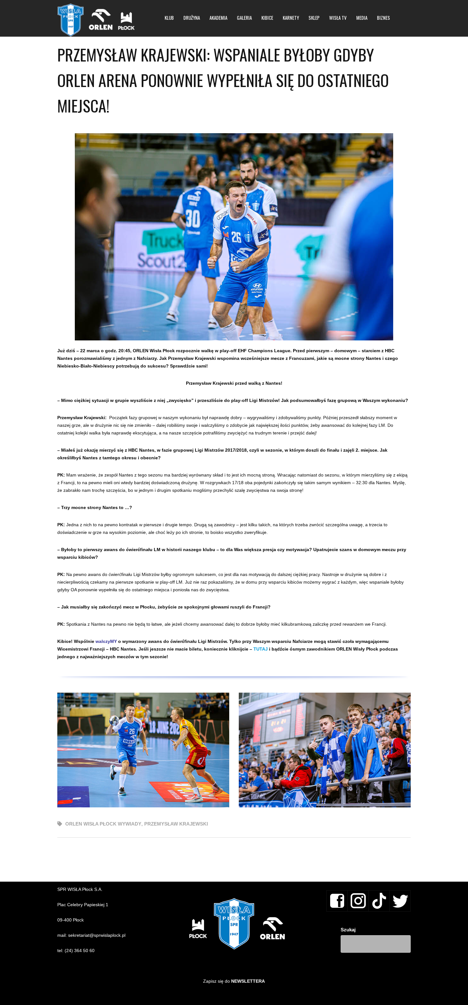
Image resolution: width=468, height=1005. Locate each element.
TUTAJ (260, 649)
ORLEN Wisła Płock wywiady (103, 824)
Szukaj (348, 929)
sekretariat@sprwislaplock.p (96, 935)
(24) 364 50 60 (80, 950)
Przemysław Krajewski (176, 824)
